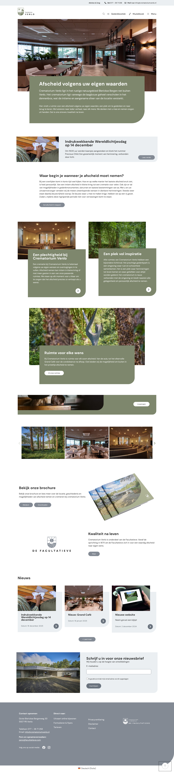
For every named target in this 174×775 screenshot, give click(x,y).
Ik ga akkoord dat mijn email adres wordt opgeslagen (108, 679)
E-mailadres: (92, 666)
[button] (19, 443)
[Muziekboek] (130, 14)
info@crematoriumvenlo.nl (37, 732)
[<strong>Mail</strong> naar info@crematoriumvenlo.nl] (125, 3)
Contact (92, 728)
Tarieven (58, 727)
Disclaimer (93, 724)
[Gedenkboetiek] (108, 14)
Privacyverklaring (96, 719)
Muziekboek (138, 14)
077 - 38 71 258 (115, 3)
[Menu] (148, 14)
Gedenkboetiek (118, 14)
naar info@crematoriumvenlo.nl (142, 3)
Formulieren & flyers (63, 723)
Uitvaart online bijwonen (65, 718)
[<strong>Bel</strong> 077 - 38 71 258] (105, 3)
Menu (153, 14)
